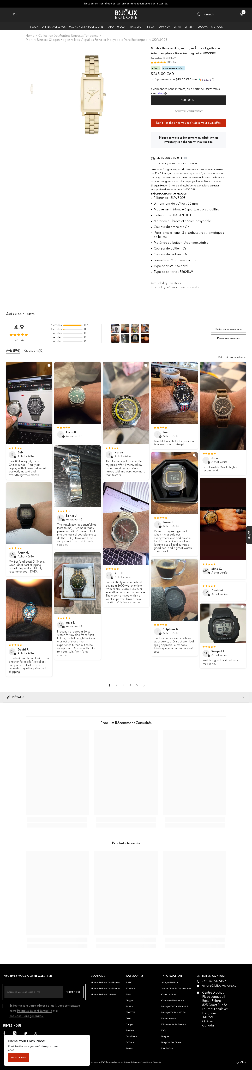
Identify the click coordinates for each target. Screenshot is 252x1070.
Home (30, 35)
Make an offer (18, 1057)
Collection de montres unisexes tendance (68, 35)
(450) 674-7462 (214, 981)
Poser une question (228, 338)
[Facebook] (4, 1033)
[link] (57, 819)
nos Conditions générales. (26, 1016)
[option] (92, 95)
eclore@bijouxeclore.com (220, 985)
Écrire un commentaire (228, 329)
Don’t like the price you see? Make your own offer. (188, 121)
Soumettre (73, 992)
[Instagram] (15, 1033)
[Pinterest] (25, 1033)
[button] (188, 79)
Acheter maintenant (189, 111)
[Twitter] (36, 1033)
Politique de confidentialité (34, 1011)
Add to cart (189, 100)
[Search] (215, 14)
